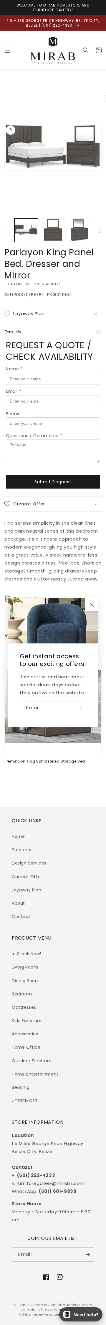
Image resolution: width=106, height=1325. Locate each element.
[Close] (91, 604)
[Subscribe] (79, 708)
